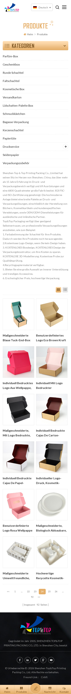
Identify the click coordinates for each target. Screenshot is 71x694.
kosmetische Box (13, 89)
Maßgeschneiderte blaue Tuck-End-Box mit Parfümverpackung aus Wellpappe (16, 338)
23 (35, 591)
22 (28, 591)
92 (32, 597)
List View (65, 289)
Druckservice (11, 146)
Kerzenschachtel (13, 130)
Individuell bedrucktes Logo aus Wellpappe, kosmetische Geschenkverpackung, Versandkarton (18, 385)
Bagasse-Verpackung (16, 122)
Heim (30, 34)
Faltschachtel (11, 81)
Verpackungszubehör (16, 163)
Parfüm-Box (10, 56)
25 (49, 591)
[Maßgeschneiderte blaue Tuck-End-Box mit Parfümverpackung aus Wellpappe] (18, 314)
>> (39, 597)
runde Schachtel (13, 72)
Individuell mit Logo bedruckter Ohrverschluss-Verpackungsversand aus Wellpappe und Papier (50, 385)
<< (8, 591)
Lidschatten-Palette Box (18, 105)
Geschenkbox (11, 64)
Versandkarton (12, 97)
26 (56, 591)
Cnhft (44, 677)
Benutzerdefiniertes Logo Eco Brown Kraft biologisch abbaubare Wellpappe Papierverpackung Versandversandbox (51, 338)
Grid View (58, 289)
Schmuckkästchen (14, 113)
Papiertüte (9, 138)
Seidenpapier (11, 154)
